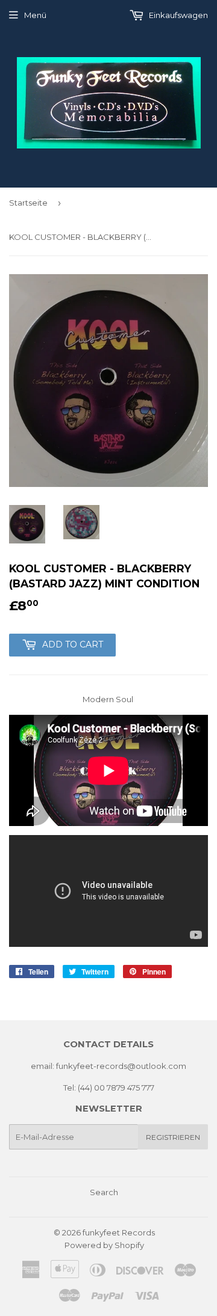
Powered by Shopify (104, 1245)
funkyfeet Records (119, 1232)
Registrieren (173, 1137)
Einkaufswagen (177, 15)
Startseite (28, 202)
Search (104, 1192)
